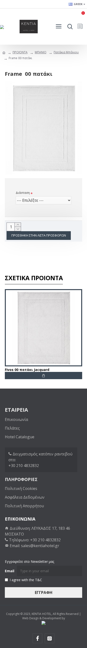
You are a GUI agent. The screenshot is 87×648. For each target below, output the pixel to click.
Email (9, 571)
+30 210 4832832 (23, 465)
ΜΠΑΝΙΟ (40, 52)
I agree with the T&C (26, 580)
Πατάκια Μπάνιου (66, 52)
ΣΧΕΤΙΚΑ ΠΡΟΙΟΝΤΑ (34, 278)
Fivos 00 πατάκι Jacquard (27, 370)
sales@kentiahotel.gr (40, 545)
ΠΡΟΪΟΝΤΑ (20, 52)
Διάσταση (23, 193)
